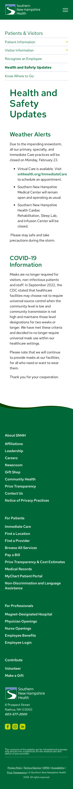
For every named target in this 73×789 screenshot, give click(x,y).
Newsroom (14, 465)
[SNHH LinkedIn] (22, 726)
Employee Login (18, 642)
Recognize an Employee (23, 58)
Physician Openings (21, 621)
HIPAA (46, 767)
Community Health (20, 479)
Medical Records (18, 569)
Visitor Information (19, 50)
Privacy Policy (15, 767)
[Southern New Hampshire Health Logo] (25, 698)
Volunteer (13, 668)
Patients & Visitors (24, 33)
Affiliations (14, 443)
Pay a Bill (12, 555)
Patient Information (20, 42)
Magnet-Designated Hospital (28, 614)
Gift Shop (12, 472)
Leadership (14, 451)
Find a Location (17, 533)
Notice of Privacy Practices (27, 500)
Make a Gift (14, 675)
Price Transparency (20, 486)
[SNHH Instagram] (15, 726)
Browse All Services (21, 547)
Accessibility (57, 767)
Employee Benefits (20, 635)
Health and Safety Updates (28, 67)
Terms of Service (32, 767)
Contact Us (14, 493)
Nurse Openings (18, 628)
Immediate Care (18, 526)
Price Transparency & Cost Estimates (35, 562)
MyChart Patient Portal (23, 576)
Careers (11, 458)
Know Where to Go (19, 76)
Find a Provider (17, 540)
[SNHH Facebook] (8, 726)
